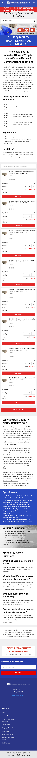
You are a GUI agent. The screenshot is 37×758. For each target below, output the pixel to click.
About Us (4, 712)
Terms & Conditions (7, 734)
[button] (34, 21)
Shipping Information (8, 728)
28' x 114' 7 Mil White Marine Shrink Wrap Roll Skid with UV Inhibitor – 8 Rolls (22, 349)
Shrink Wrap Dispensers (10, 481)
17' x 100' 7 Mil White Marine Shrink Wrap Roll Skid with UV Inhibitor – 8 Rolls (22, 231)
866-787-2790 (23, 634)
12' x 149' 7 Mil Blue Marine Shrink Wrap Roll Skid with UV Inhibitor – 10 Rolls (21, 172)
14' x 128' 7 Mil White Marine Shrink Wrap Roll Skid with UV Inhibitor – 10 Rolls (22, 202)
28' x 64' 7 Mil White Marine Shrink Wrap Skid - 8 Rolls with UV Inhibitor (22, 379)
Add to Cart (18, 196)
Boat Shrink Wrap (25, 461)
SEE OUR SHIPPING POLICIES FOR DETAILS (19, 654)
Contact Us (5, 716)
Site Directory (6, 743)
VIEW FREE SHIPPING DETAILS (22, 11)
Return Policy (6, 724)
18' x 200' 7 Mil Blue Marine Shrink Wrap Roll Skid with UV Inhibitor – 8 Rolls (21, 261)
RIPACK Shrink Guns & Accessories (22, 474)
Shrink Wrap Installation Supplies (19, 479)
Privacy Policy (6, 731)
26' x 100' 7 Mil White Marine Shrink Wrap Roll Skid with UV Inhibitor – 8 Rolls (22, 320)
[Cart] (34, 2)
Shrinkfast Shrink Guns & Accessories (16, 476)
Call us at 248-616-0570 (18, 695)
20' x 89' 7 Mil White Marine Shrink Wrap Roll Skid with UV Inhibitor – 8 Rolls (22, 290)
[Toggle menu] (2, 2)
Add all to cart (18, 409)
